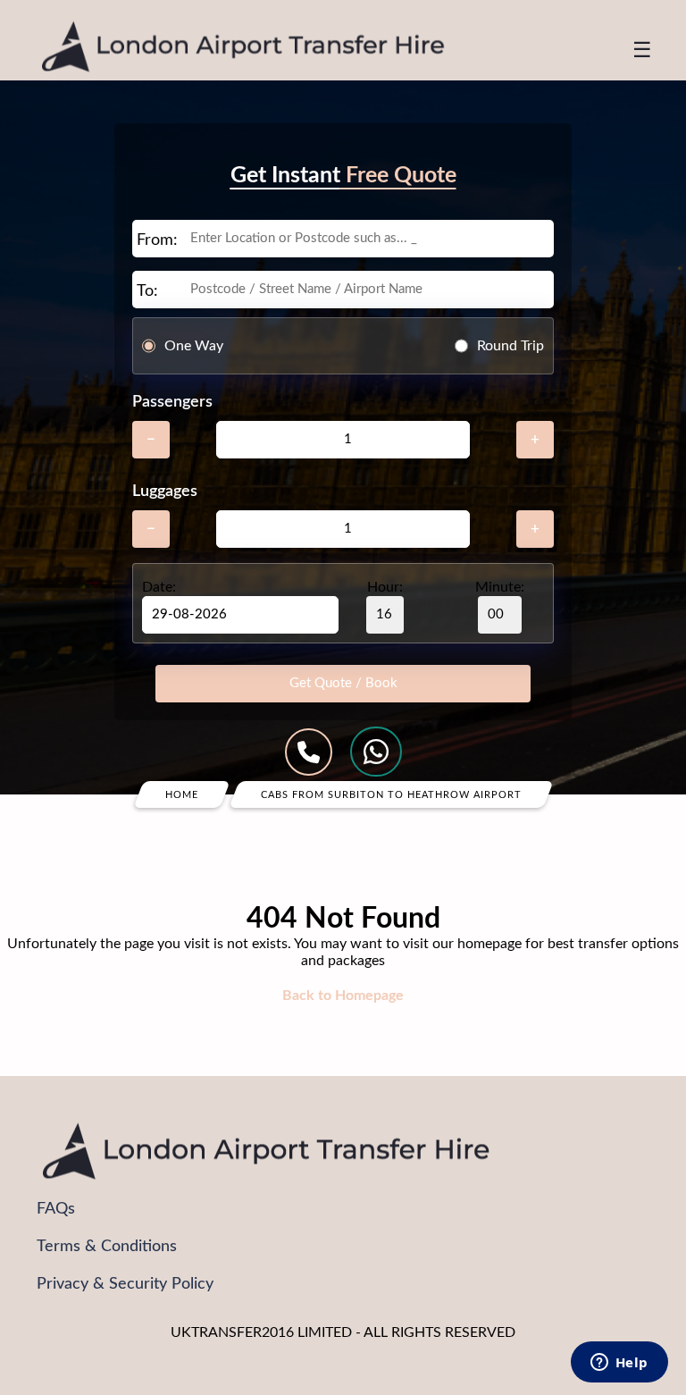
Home (181, 795)
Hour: (385, 587)
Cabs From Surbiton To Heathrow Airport (391, 795)
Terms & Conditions (107, 1247)
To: (147, 291)
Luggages (164, 491)
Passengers (172, 402)
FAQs (56, 1209)
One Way (193, 346)
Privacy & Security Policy (125, 1284)
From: (157, 240)
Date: (159, 587)
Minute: (499, 587)
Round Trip (510, 346)
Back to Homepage (343, 995)
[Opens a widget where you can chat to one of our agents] (619, 1363)
